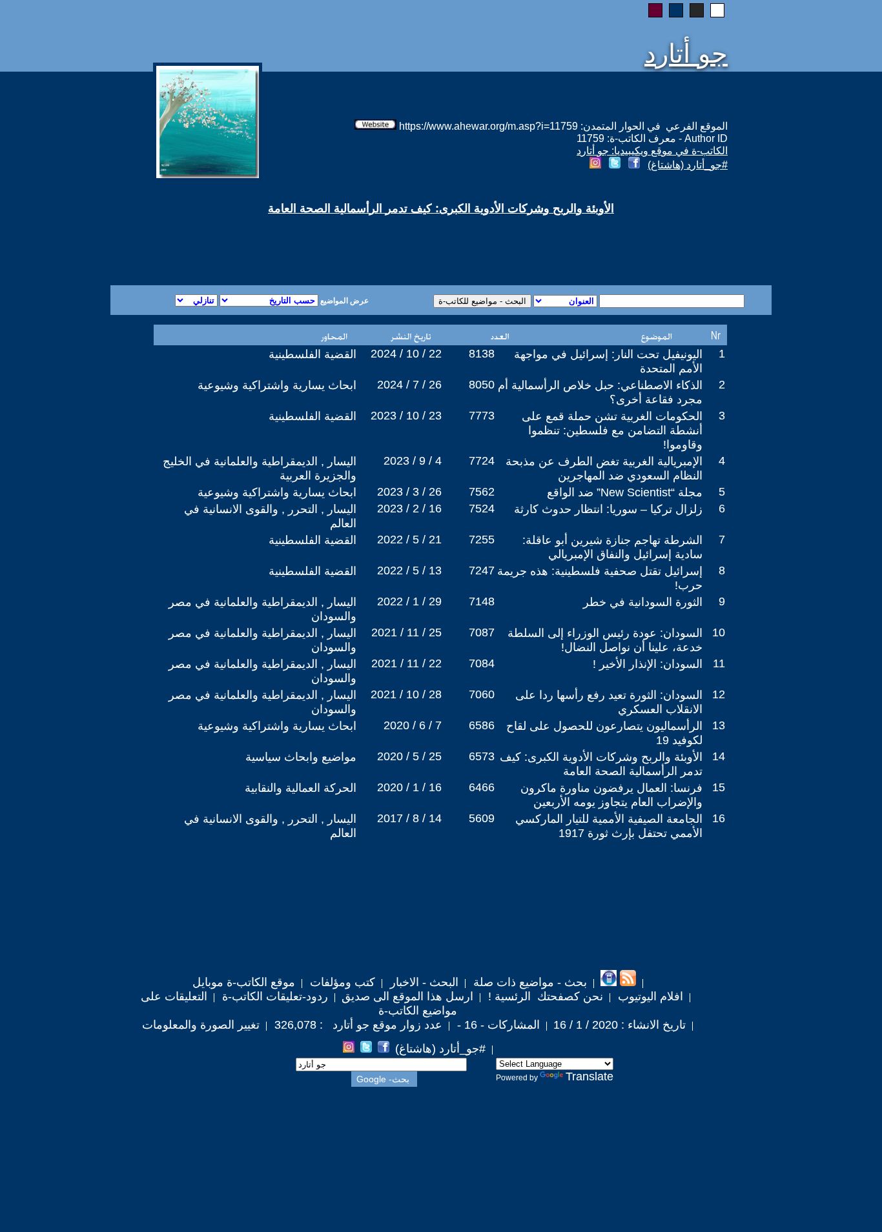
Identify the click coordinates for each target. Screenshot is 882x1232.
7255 (482, 539)
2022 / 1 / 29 (409, 601)
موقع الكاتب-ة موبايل (243, 982)
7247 (482, 570)
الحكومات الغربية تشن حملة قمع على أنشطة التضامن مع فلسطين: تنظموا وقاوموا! (612, 430)
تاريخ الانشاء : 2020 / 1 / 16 (619, 1024)
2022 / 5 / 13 (409, 570)
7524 (482, 508)
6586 (482, 725)
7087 (482, 632)
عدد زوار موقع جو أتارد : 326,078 (356, 1024)
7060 (482, 694)
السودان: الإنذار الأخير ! (648, 664)
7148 (482, 601)
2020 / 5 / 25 (409, 756)
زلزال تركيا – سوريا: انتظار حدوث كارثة (608, 509)
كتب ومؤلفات (341, 982)
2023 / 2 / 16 (409, 508)
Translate (589, 1076)
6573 (482, 756)
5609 (482, 818)
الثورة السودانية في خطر (643, 602)
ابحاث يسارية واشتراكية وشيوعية (277, 385)
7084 (482, 663)
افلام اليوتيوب (649, 996)
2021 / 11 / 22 (406, 663)
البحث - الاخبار (422, 982)
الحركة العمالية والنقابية (300, 788)
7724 (482, 460)
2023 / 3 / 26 (409, 491)
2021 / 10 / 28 (406, 694)
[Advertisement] (285, 238)
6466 (482, 787)
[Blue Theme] (676, 10)
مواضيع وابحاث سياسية (300, 757)
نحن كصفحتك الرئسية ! (544, 996)
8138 (482, 353)
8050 (482, 384)
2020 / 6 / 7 (413, 725)
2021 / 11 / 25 (406, 632)
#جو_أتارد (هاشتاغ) (688, 164)
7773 (482, 415)
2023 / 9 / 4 (413, 460)
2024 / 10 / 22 (406, 353)
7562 (482, 491)
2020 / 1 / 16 (409, 787)
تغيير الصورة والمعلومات (201, 1024)
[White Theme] (717, 10)
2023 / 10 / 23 (406, 415)
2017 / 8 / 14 (409, 818)
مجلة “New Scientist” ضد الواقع (625, 492)
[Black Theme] (697, 10)
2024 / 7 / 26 (409, 384)
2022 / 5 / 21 (409, 539)
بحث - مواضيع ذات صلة (528, 982)
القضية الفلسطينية (312, 354)
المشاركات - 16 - (497, 1024)
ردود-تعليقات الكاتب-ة (273, 996)
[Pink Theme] (655, 10)
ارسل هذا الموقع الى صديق (407, 996)
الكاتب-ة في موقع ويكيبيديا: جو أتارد (652, 150)
